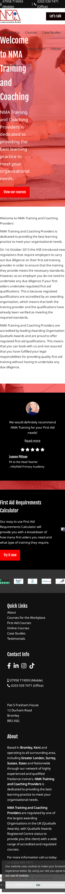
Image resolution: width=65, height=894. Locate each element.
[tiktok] (32, 666)
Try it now (10, 555)
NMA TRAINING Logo (10, 16)
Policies (56, 49)
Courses (31, 32)
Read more (32, 441)
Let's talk (55, 16)
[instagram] (23, 666)
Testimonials (11, 49)
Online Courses (32, 628)
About (32, 612)
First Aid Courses (32, 623)
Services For (11, 32)
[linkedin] (16, 666)
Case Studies (51, 32)
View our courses (15, 192)
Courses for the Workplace (32, 617)
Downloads (10, 65)
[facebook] (9, 666)
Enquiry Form (35, 49)
